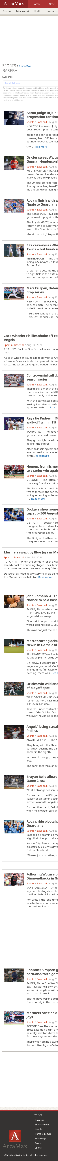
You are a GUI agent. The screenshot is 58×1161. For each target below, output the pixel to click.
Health (37, 11)
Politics (38, 1143)
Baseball (42, 122)
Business (7, 11)
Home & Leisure (43, 1133)
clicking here (18, 100)
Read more (40, 146)
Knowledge (40, 1138)
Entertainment (22, 11)
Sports (30, 122)
